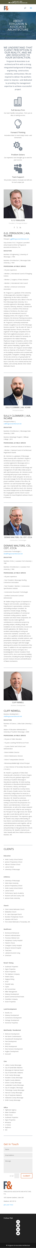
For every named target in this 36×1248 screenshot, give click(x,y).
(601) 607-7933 (8, 1205)
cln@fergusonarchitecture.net (13, 716)
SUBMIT (26, 1176)
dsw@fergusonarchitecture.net (13, 554)
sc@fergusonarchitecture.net (13, 424)
